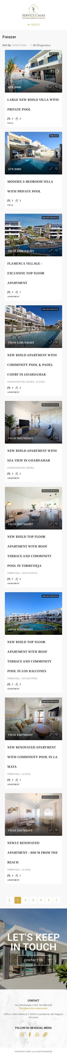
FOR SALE (54, 54)
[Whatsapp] (37, 1034)
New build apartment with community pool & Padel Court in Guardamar (32, 365)
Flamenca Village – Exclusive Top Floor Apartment (25, 273)
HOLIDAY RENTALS (50, 218)
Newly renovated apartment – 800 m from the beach (32, 853)
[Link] (45, 1034)
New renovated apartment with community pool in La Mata (32, 757)
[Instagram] (22, 1034)
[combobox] (22, 45)
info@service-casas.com (33, 1008)
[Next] (57, 900)
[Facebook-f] (29, 1034)
